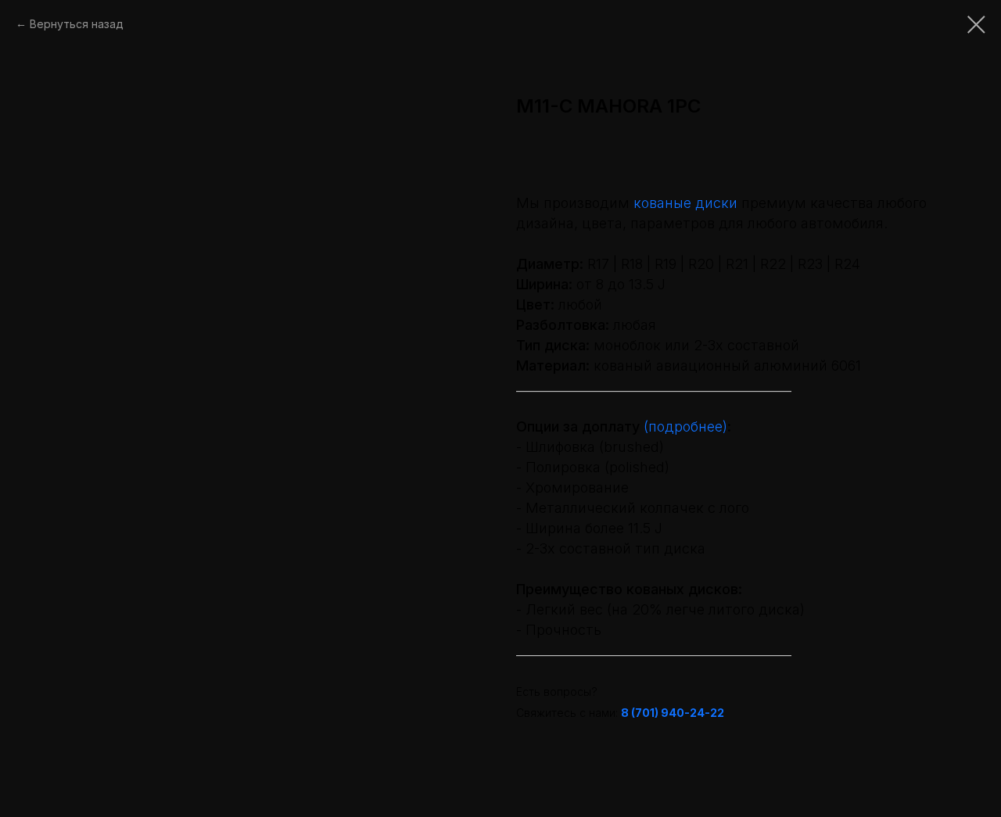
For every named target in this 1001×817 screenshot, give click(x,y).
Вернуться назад (77, 23)
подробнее (685, 426)
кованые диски (685, 203)
